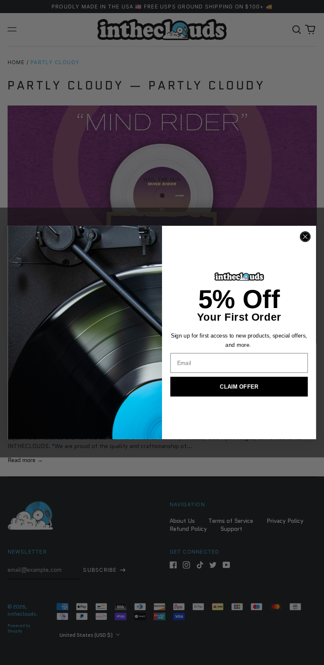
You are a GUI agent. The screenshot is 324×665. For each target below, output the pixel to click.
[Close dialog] (305, 236)
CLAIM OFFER (239, 387)
